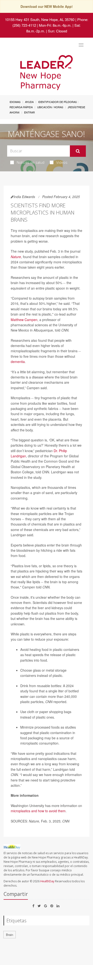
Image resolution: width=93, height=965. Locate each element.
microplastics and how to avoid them (38, 810)
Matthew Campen (24, 319)
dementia (18, 361)
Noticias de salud (30, 162)
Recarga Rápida (21, 107)
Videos (61, 162)
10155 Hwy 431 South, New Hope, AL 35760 (39, 19)
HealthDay (47, 881)
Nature (16, 256)
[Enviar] (78, 151)
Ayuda (29, 102)
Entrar (29, 112)
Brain (9, 934)
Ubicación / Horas (50, 107)
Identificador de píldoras (57, 102)
